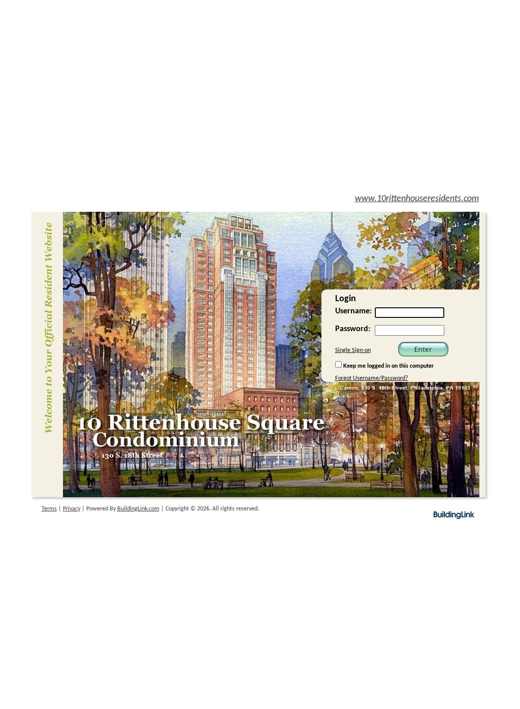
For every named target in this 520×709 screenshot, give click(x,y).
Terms (49, 509)
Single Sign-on (353, 350)
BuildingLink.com (138, 509)
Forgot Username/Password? (371, 378)
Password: (352, 329)
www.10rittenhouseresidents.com (417, 199)
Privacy (71, 509)
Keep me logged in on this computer (388, 366)
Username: (353, 311)
